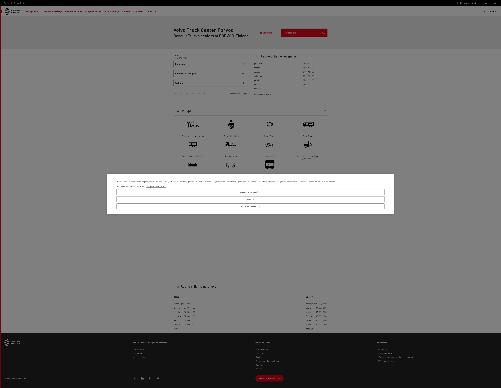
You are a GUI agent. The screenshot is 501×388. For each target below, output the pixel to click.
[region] (250, 194)
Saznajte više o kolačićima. (156, 187)
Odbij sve (251, 199)
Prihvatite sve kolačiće (250, 192)
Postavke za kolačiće (250, 206)
